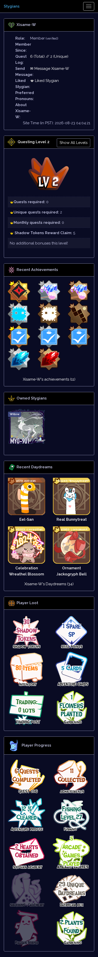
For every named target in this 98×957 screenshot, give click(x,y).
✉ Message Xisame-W (49, 68)
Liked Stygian (46, 80)
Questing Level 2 (34, 142)
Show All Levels (73, 142)
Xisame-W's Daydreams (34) (49, 584)
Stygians (12, 6)
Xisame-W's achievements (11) (49, 379)
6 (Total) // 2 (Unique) (49, 56)
